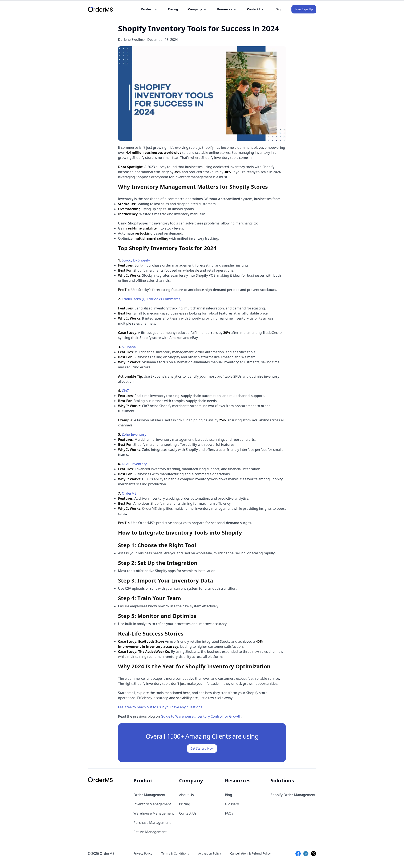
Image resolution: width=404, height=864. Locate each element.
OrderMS (129, 493)
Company (195, 9)
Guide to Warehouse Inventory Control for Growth (201, 716)
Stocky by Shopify (136, 260)
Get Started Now (202, 748)
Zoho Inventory (134, 434)
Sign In (281, 9)
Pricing (173, 9)
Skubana (129, 347)
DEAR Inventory (134, 464)
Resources (224, 9)
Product (147, 9)
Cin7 (125, 390)
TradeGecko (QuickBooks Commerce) (151, 299)
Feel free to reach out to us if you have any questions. (160, 707)
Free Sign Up (304, 9)
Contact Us (255, 9)
